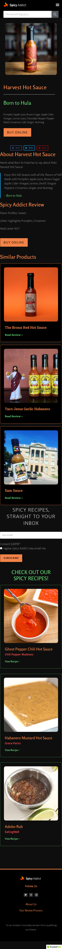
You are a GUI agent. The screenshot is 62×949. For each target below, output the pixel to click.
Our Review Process (31, 910)
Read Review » (14, 335)
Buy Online (17, 132)
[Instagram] (36, 895)
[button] (57, 4)
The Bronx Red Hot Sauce (25, 327)
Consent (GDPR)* (10, 544)
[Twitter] (26, 895)
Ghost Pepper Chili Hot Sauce (29, 649)
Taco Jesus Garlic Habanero (27, 409)
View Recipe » (12, 661)
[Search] (55, 14)
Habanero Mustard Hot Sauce (28, 738)
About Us (31, 904)
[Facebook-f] (31, 895)
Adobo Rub (14, 826)
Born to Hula (14, 195)
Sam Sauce (14, 490)
